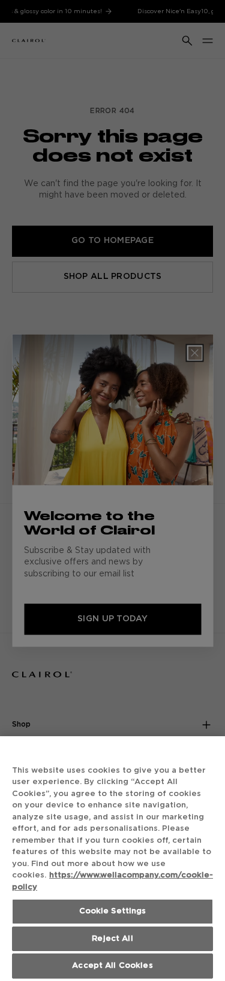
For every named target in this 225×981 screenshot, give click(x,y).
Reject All (112, 939)
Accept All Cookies (112, 966)
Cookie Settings (112, 911)
